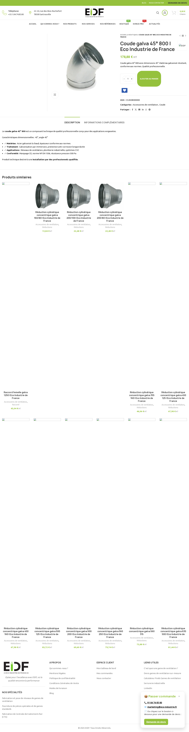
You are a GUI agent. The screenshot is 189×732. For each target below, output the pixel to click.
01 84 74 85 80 (154, 702)
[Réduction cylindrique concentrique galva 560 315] (142, 522)
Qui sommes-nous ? (58, 668)
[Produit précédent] (180, 35)
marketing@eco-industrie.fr (162, 707)
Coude (162, 105)
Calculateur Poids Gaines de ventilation (162, 678)
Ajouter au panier (149, 79)
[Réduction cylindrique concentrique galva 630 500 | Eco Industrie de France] (173, 522)
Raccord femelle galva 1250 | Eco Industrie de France (16, 395)
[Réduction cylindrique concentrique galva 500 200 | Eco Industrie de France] (78, 522)
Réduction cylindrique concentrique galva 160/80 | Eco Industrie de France (47, 216)
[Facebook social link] (132, 109)
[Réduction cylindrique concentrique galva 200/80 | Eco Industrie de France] (110, 195)
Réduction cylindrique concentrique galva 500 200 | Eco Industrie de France (79, 633)
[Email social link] (139, 109)
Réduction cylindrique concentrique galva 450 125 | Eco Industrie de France (173, 397)
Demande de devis (156, 722)
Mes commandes (105, 673)
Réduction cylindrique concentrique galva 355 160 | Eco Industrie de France (141, 397)
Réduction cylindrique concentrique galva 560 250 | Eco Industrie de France (110, 633)
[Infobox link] (13, 12)
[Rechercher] (157, 12)
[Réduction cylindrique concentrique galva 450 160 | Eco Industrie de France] (15, 522)
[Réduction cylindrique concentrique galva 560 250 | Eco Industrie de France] (110, 522)
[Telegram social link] (149, 109)
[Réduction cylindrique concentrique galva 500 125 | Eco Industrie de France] (47, 522)
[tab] (72, 121)
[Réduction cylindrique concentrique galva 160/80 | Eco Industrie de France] (47, 195)
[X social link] (136, 109)
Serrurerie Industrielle (154, 683)
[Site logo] (94, 12)
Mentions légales (57, 673)
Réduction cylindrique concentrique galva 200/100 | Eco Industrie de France (79, 216)
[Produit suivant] (185, 35)
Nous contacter (104, 678)
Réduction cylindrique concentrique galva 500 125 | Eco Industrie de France (47, 633)
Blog (51, 693)
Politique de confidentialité (62, 678)
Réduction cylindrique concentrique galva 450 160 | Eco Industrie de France (16, 633)
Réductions (47, 227)
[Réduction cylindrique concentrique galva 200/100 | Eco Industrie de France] (78, 195)
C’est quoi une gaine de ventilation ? (161, 668)
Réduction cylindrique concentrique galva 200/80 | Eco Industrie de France (110, 216)
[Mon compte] (164, 12)
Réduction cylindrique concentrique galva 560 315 (142, 631)
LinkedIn (148, 688)
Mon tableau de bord (106, 668)
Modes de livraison (58, 688)
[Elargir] (54, 94)
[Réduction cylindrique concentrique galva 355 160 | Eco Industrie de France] (142, 286)
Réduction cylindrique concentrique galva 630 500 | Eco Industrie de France (173, 633)
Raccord (15, 404)
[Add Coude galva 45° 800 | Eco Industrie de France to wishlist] (124, 90)
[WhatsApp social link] (146, 109)
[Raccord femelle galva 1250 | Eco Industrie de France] (15, 286)
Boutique (133, 35)
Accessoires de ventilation (145, 105)
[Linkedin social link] (142, 109)
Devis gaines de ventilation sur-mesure (162, 673)
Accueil (123, 35)
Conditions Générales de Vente (64, 683)
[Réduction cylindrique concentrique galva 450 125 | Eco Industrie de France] (173, 286)
